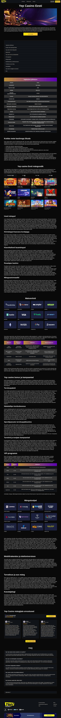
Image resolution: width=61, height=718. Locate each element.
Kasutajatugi (8, 66)
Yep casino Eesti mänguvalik (11, 49)
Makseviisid (8, 52)
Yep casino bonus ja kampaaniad (12, 54)
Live (23, 175)
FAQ (6, 71)
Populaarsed (9, 175)
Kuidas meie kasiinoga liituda (11, 47)
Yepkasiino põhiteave (10, 45)
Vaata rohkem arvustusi (30, 641)
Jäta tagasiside (51, 616)
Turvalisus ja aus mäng (10, 64)
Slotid (50, 175)
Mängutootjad (8, 59)
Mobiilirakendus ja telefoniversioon (12, 61)
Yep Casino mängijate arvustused (12, 68)
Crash (36, 175)
